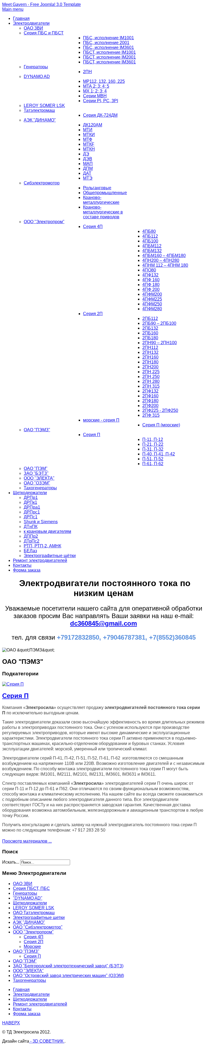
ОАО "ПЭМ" (35, 468)
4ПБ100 (150, 241)
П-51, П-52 (152, 459)
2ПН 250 (151, 376)
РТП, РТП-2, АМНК (42, 546)
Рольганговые (97, 188)
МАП (88, 163)
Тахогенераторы (40, 488)
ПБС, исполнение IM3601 (108, 47)
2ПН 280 (151, 381)
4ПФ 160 (151, 279)
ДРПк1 (30, 502)
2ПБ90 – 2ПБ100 (159, 323)
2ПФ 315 (151, 415)
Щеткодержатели (30, 492)
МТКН (89, 149)
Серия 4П (93, 226)
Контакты (22, 565)
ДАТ (87, 173)
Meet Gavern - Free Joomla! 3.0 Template (41, 4)
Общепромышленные (105, 192)
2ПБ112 (150, 318)
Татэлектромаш (39, 110)
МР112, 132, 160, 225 (104, 81)
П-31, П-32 (152, 449)
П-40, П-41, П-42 (158, 454)
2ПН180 (150, 362)
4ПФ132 (150, 275)
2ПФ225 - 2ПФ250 (160, 410)
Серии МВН (95, 96)
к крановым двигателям (47, 531)
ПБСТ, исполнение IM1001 (109, 52)
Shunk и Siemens (41, 521)
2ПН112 (150, 347)
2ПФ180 (150, 400)
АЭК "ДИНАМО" (40, 120)
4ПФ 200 (151, 289)
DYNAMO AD (37, 76)
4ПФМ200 (152, 294)
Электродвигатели (31, 23)
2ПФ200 (150, 405)
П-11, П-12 (152, 439)
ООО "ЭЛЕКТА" (39, 478)
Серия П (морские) (161, 425)
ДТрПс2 (31, 541)
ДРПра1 (32, 507)
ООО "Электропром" (44, 221)
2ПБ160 (150, 333)
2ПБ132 (150, 328)
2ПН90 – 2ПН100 (159, 342)
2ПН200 (150, 367)
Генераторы (36, 67)
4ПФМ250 (152, 304)
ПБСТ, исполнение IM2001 (109, 57)
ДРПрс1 (32, 512)
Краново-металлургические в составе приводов (103, 212)
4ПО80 (149, 270)
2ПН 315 (151, 386)
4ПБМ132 (152, 250)
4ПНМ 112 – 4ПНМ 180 (165, 265)
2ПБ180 (150, 338)
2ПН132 (150, 352)
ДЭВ (87, 158)
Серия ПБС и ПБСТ (44, 33)
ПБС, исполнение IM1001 (108, 37)
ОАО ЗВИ (33, 28)
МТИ (87, 129)
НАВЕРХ (11, 1023)
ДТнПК (30, 526)
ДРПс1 (30, 517)
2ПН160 (150, 357)
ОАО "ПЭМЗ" (37, 429)
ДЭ (86, 154)
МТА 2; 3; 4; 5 (96, 86)
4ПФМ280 (152, 308)
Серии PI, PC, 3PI (100, 100)
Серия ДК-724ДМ (100, 115)
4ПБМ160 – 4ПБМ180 (164, 255)
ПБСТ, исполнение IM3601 (109, 62)
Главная (21, 18)
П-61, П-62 (152, 463)
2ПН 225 (151, 371)
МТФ (87, 139)
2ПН (87, 71)
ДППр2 (31, 536)
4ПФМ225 (152, 299)
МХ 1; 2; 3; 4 (95, 91)
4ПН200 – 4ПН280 (160, 260)
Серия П (91, 434)
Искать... (10, 862)
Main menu (12, 9)
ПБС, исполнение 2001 (106, 42)
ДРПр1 (31, 497)
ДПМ (88, 168)
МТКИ (89, 134)
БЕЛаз (30, 550)
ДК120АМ (92, 125)
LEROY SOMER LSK (44, 105)
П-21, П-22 (152, 444)
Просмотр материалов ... (27, 841)
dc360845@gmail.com (103, 623)
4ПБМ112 (151, 246)
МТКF (88, 144)
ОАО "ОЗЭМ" (37, 483)
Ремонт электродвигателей (40, 560)
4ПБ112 (150, 236)
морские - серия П (101, 420)
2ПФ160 (150, 396)
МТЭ (87, 178)
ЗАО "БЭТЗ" (36, 473)
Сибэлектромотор (42, 183)
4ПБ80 (149, 231)
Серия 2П (93, 313)
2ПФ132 (150, 391)
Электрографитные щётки (50, 555)
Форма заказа (26, 570)
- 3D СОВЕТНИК (46, 1041)
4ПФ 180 (151, 284)
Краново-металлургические (101, 200)
